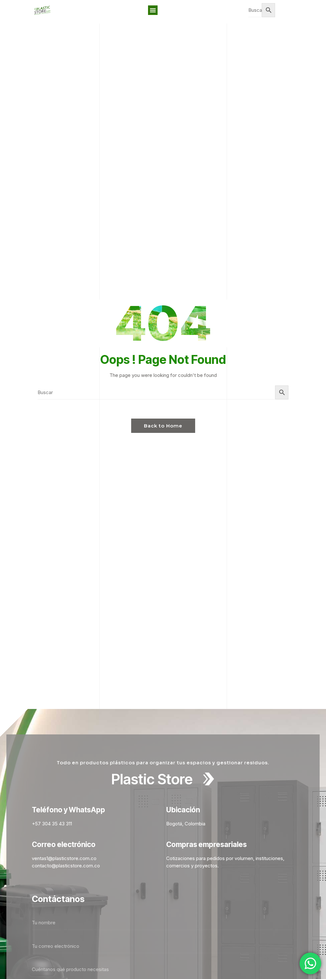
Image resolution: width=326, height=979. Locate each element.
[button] (153, 10)
